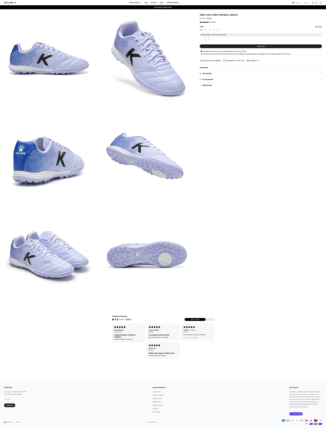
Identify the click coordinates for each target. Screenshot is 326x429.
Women (154, 2)
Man (146, 2)
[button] (204, 22)
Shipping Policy (158, 405)
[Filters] (208, 319)
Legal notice (157, 392)
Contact (155, 408)
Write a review (195, 319)
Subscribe (9, 405)
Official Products (173, 2)
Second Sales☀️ (135, 2)
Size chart (318, 26)
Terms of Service (158, 395)
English (306, 2)
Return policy (157, 402)
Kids (161, 2)
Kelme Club (156, 412)
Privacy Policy (157, 398)
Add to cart (261, 46)
